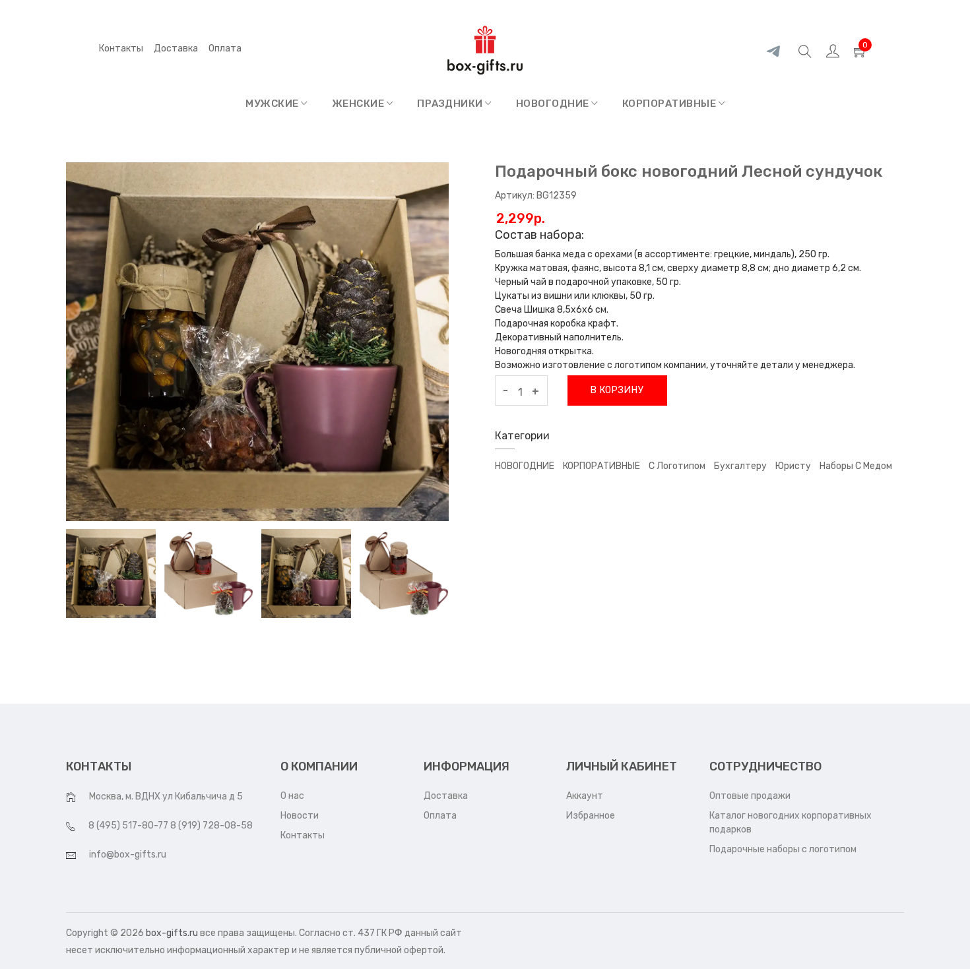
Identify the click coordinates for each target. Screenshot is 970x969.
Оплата (440, 815)
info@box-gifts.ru (127, 854)
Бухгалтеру (740, 466)
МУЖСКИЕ (273, 103)
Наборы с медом (856, 466)
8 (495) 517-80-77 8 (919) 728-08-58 (170, 825)
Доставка (176, 48)
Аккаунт (584, 795)
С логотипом (677, 466)
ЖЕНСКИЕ (359, 103)
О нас (292, 795)
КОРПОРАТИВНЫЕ (670, 103)
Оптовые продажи (750, 795)
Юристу (793, 466)
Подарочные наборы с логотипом (783, 849)
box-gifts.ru (172, 933)
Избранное (590, 815)
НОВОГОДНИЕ (554, 103)
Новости (299, 815)
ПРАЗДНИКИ (451, 103)
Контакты (121, 48)
